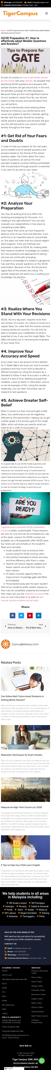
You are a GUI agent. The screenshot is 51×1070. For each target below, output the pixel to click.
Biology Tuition (37, 986)
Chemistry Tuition (38, 990)
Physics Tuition (37, 1007)
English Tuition (37, 999)
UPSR (4, 988)
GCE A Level (7, 975)
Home (3, 30)
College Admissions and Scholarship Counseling (11, 1021)
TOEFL (5, 1014)
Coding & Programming (36, 1021)
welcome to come (34, 593)
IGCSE (4, 971)
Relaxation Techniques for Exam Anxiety (21, 755)
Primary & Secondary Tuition (39, 972)
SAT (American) (8, 1005)
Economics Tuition (38, 994)
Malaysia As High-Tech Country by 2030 (21, 807)
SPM (4, 996)
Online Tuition (36, 982)
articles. (29, 81)
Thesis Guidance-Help (10, 1027)
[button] (12, 615)
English (10, 1068)
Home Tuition (36, 977)
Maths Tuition (36, 1003)
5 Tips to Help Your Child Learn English (20, 865)
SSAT (4, 1009)
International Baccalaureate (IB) (14, 979)
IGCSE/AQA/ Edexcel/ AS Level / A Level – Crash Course (15, 1036)
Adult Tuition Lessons (39, 1016)
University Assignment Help (12, 1031)
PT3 (3, 992)
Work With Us (25, 1046)
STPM (4, 1001)
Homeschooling (37, 1012)
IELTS (4, 984)
